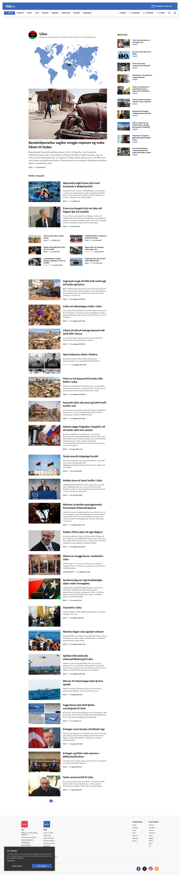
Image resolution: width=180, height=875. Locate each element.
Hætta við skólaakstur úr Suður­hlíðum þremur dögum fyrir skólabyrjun (141, 89)
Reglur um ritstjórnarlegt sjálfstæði (29, 834)
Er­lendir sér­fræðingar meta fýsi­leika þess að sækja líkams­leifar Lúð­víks (141, 151)
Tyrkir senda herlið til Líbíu (78, 777)
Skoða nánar (11, 860)
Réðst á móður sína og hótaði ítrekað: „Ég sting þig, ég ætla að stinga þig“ (141, 125)
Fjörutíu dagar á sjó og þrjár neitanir (83, 632)
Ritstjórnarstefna (49, 841)
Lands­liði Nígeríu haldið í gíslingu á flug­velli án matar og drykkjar (54, 261)
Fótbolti (87, 252)
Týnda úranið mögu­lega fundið (80, 456)
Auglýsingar (47, 835)
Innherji (151, 825)
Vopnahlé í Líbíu (72, 608)
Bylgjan (151, 838)
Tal (150, 846)
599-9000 (27, 845)
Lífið (133, 833)
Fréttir (134, 825)
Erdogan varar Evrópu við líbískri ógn (84, 729)
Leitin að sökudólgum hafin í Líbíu (82, 306)
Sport (134, 830)
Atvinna (151, 830)
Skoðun (134, 836)
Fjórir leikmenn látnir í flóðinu (80, 354)
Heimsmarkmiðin (68, 572)
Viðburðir (152, 833)
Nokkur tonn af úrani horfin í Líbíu (82, 480)
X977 (150, 844)
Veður (151, 836)
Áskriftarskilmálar (49, 843)
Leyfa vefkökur (42, 866)
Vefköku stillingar (17, 866)
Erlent (31, 167)
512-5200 (50, 833)
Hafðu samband (49, 838)
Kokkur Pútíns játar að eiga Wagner (83, 532)
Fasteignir (152, 828)
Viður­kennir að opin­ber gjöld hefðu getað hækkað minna (141, 138)
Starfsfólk (47, 846)
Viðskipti (135, 828)
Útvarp (134, 841)
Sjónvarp (135, 838)
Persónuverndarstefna (28, 837)
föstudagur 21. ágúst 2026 (163, 6)
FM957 (151, 841)
